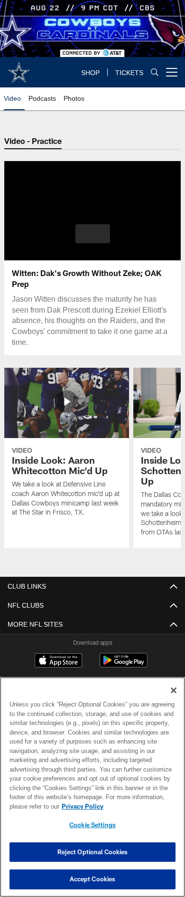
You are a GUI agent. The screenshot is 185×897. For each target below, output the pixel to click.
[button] (92, 233)
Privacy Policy (81, 806)
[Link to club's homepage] (19, 68)
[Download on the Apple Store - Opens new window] (58, 661)
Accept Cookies (93, 879)
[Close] (173, 690)
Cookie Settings (92, 825)
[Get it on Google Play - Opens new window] (123, 665)
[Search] (154, 72)
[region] (92, 787)
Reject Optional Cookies (92, 852)
